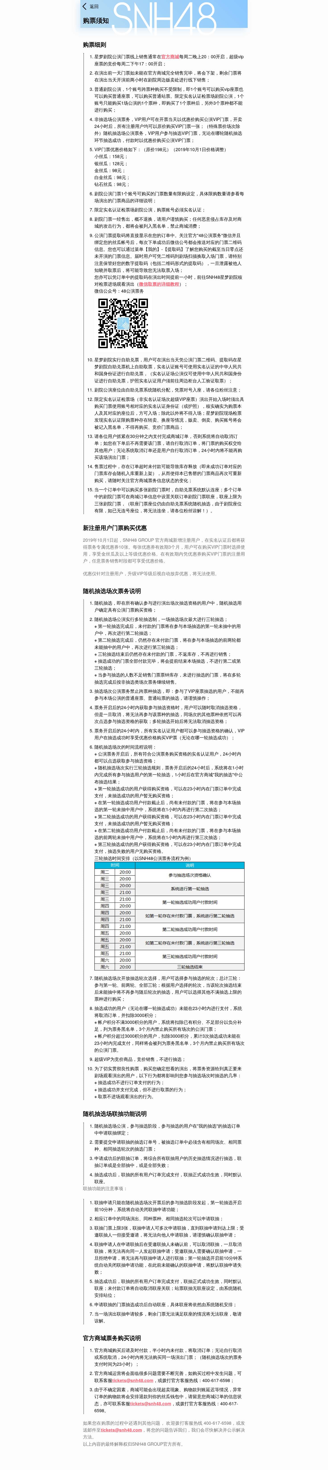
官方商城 (170, 56)
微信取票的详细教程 (159, 284)
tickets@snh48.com (132, 1380)
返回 (94, 6)
